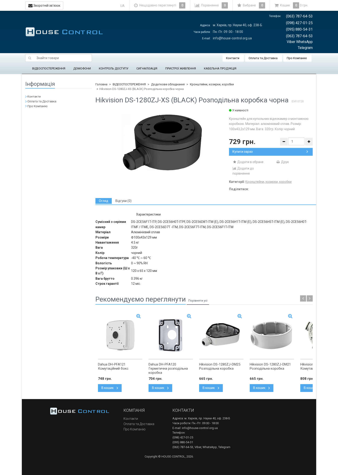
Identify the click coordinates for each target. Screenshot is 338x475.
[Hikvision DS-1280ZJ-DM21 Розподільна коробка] (272, 335)
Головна (101, 84)
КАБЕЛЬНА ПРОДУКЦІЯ (220, 68)
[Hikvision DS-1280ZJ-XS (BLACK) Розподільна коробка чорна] (162, 142)
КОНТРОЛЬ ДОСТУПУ (113, 68)
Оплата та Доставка (263, 58)
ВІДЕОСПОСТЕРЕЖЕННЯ (48, 68)
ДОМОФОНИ (82, 68)
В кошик (107, 388)
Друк (284, 162)
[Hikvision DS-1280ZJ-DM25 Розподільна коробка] (221, 335)
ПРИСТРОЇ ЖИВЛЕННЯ (180, 68)
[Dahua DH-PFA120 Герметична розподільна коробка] (171, 335)
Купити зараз (242, 151)
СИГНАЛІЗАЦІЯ (146, 68)
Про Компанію (297, 58)
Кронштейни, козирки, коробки (212, 84)
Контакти (232, 58)
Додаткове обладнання (168, 84)
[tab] (103, 201)
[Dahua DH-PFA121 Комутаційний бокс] (120, 335)
